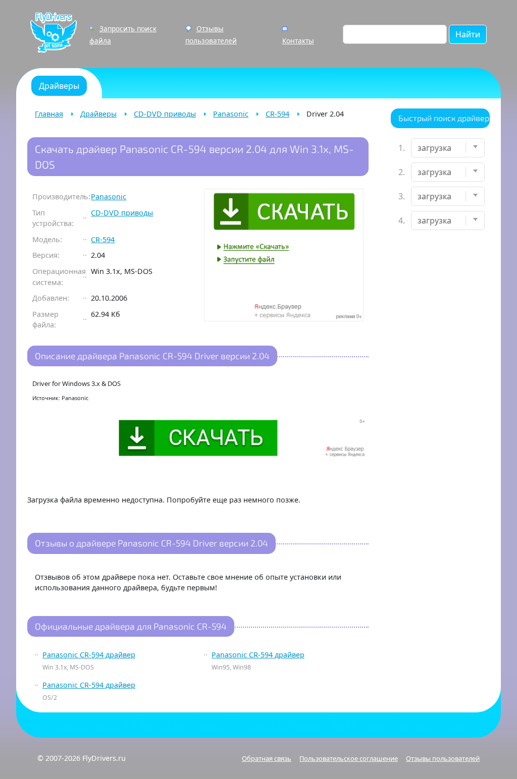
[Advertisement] (440, 396)
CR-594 (277, 114)
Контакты (298, 40)
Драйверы (98, 114)
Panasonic (230, 114)
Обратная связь (266, 758)
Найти (467, 34)
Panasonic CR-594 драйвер (88, 654)
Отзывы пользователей (443, 758)
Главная (49, 114)
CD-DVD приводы (165, 114)
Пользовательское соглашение (348, 758)
